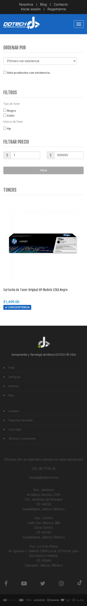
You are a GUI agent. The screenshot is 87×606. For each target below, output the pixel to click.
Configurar (14, 377)
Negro (11, 110)
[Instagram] (61, 583)
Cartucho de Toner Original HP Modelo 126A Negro (35, 290)
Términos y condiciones (22, 438)
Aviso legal (14, 429)
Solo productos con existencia (28, 72)
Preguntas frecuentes (20, 420)
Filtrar (43, 170)
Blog (43, 4)
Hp (8, 128)
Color (10, 115)
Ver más (39, 317)
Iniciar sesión (31, 9)
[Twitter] (42, 583)
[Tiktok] (80, 583)
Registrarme (57, 9)
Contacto (61, 4)
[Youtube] (24, 583)
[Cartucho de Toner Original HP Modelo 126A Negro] (43, 243)
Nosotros (26, 4)
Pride (11, 367)
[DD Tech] (21, 23)
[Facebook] (6, 583)
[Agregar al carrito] (7, 316)
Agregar (19, 316)
